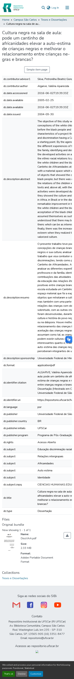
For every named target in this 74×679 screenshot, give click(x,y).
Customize (35, 673)
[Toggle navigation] (67, 7)
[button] (12, 7)
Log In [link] (55, 8)
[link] (67, 535)
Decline (21, 673)
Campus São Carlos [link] (25, 20)
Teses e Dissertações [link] (54, 20)
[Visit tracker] (37, 651)
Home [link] (5, 20)
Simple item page (37, 70)
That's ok (8, 673)
